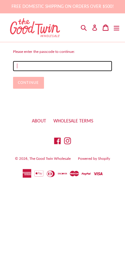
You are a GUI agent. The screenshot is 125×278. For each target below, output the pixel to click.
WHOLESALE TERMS (73, 121)
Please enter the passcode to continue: (44, 52)
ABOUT (39, 121)
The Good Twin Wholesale (50, 159)
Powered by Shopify (94, 159)
